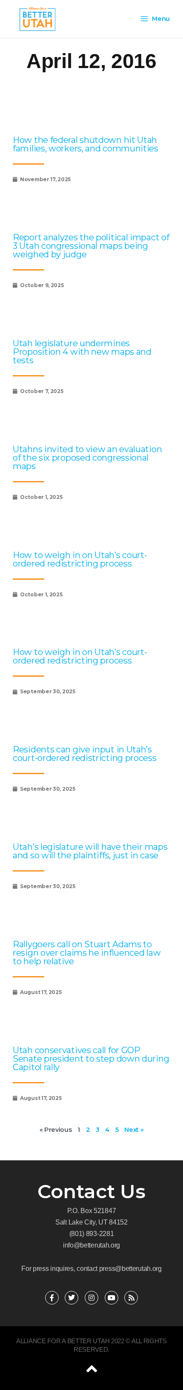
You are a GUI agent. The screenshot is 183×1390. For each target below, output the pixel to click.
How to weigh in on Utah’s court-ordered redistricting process (80, 559)
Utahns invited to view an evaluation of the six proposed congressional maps (87, 457)
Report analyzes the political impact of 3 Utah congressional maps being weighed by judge (91, 245)
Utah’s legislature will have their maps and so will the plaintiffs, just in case (90, 851)
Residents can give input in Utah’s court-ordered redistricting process (85, 753)
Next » (133, 1130)
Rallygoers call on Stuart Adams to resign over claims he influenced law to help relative (86, 952)
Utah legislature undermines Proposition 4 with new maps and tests (82, 351)
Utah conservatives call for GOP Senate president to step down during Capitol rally (91, 1058)
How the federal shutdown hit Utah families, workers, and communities (85, 144)
